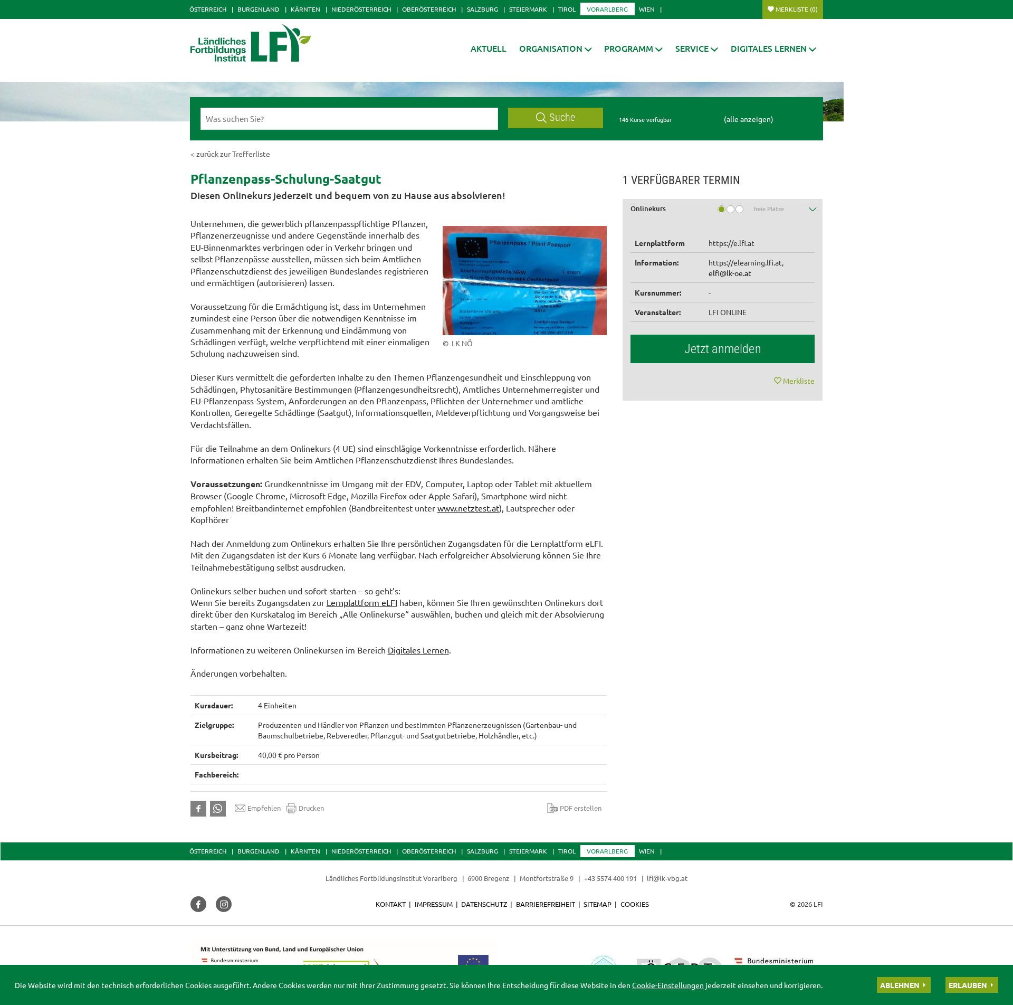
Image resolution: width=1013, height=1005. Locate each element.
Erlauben (968, 985)
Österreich (207, 9)
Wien (647, 9)
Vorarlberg (607, 9)
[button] (555, 48)
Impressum (434, 903)
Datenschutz (484, 903)
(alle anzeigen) (748, 119)
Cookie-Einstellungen (668, 985)
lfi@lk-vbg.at (667, 878)
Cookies (634, 903)
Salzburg (482, 9)
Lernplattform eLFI (362, 602)
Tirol (567, 9)
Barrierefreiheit (545, 903)
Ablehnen (900, 985)
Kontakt (391, 903)
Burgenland (258, 9)
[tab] (723, 212)
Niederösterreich (361, 9)
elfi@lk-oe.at (730, 273)
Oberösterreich (429, 9)
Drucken (311, 807)
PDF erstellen (580, 807)
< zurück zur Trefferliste (230, 153)
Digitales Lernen (418, 649)
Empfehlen (264, 807)
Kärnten (305, 9)
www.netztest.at (468, 507)
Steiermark (528, 9)
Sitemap (597, 903)
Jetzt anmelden (722, 349)
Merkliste (797, 9)
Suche (562, 117)
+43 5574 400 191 (610, 878)
